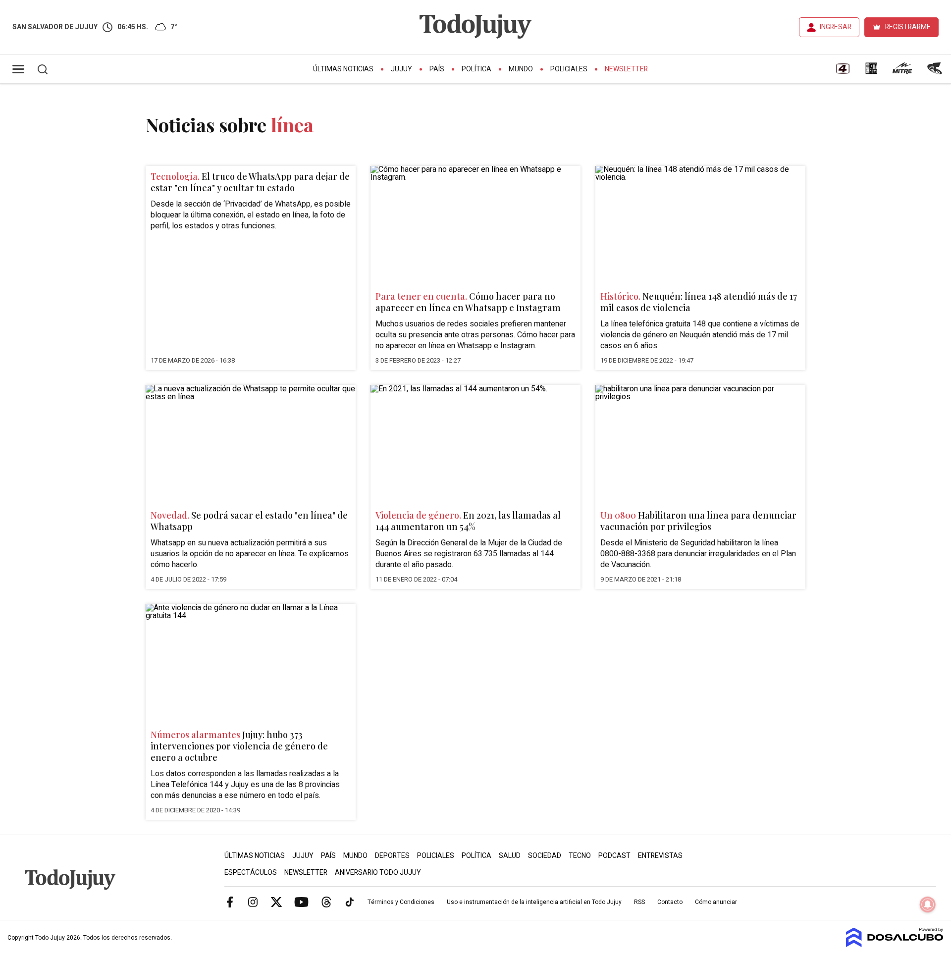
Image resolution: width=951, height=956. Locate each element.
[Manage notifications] (928, 904)
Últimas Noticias (343, 69)
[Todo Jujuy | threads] (326, 901)
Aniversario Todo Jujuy (378, 872)
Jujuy (401, 69)
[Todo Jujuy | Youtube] (301, 901)
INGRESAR (835, 27)
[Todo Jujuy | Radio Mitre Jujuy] (902, 72)
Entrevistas (660, 855)
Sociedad (544, 855)
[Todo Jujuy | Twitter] (276, 901)
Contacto (670, 902)
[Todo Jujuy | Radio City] (871, 72)
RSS (639, 902)
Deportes (392, 855)
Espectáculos (250, 872)
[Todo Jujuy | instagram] (253, 901)
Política (476, 69)
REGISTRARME (908, 27)
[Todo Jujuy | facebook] (229, 901)
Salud (510, 855)
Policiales (568, 69)
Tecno (580, 855)
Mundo (521, 69)
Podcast (614, 855)
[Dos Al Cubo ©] (895, 945)
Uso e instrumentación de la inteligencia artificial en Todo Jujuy (534, 902)
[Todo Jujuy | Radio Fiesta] (936, 72)
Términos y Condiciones (401, 902)
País (436, 69)
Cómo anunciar (716, 902)
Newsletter (626, 69)
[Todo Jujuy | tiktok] (349, 901)
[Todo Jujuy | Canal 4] (842, 72)
